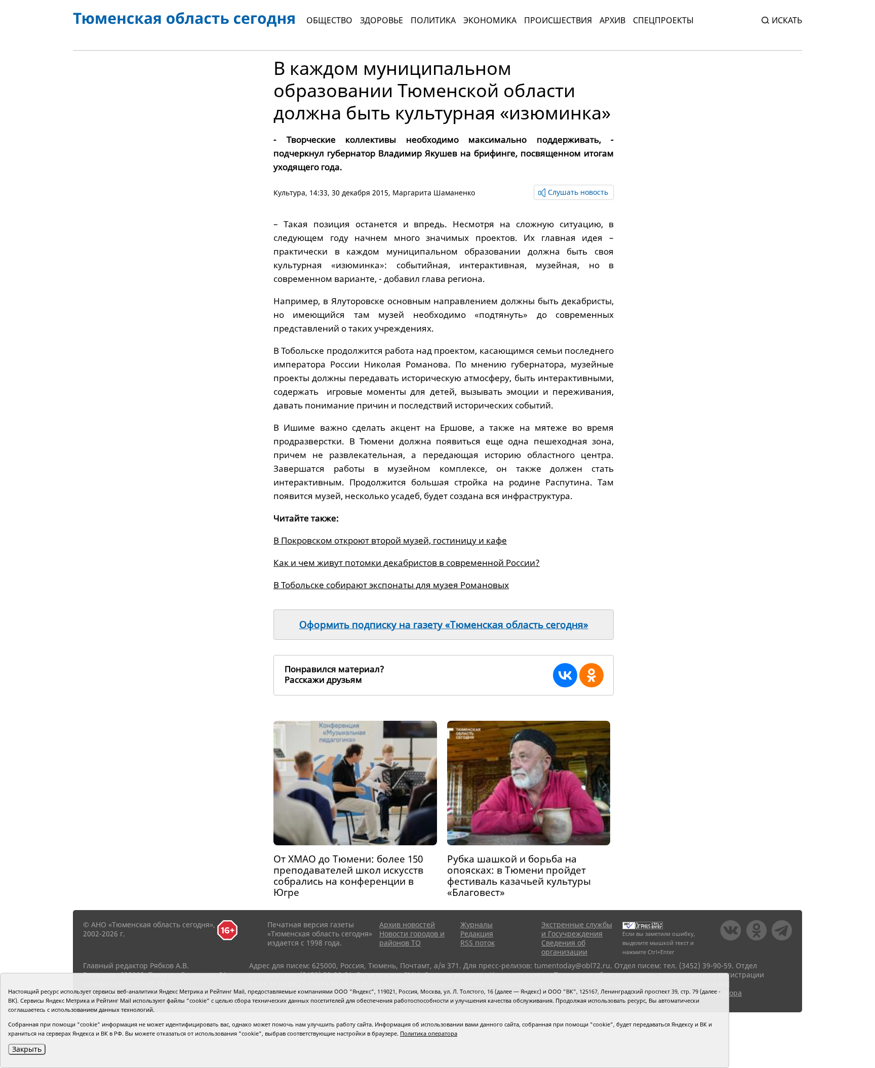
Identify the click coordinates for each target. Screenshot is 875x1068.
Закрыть (27, 1049)
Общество (329, 20)
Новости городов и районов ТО (412, 938)
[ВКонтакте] (565, 675)
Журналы (476, 924)
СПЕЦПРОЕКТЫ (663, 20)
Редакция (476, 933)
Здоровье (381, 20)
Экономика (489, 20)
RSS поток (477, 943)
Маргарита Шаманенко (433, 192)
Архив (612, 20)
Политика (433, 20)
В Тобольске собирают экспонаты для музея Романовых (391, 585)
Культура (289, 192)
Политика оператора (428, 1033)
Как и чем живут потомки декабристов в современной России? (406, 562)
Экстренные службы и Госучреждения (576, 929)
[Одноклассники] (591, 675)
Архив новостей (407, 924)
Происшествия (558, 20)
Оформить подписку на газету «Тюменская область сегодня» (443, 624)
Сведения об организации (564, 947)
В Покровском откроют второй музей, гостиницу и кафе (390, 540)
